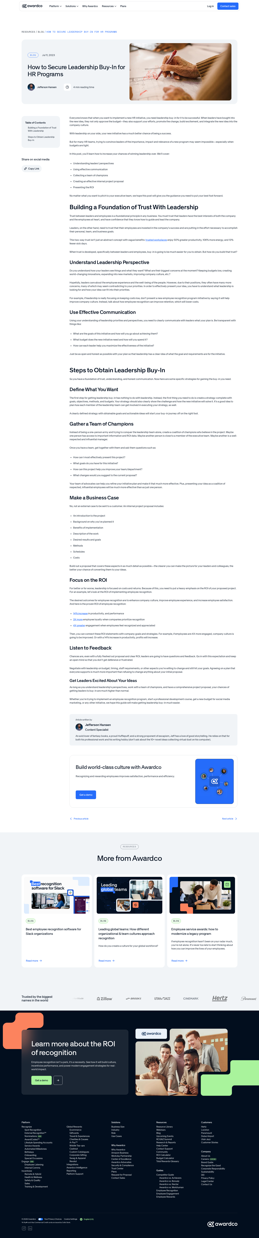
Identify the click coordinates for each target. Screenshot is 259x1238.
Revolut (73, 1161)
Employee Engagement (167, 1193)
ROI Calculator (163, 1155)
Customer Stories (209, 1142)
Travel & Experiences (80, 1136)
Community (162, 1152)
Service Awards (32, 1145)
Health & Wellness (33, 1177)
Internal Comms (32, 1167)
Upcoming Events (164, 1136)
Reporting (71, 1170)
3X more (78, 619)
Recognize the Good (211, 1165)
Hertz (203, 1126)
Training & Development (36, 1186)
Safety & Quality (32, 1180)
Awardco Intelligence (77, 1167)
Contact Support (164, 1148)
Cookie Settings (70, 1219)
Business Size (117, 1126)
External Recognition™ (35, 1133)
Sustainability (207, 1171)
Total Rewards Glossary (167, 1161)
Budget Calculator (165, 1158)
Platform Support (75, 1174)
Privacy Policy (207, 1178)
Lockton (205, 1130)
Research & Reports (166, 1142)
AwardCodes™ (32, 1139)
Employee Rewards (165, 1196)
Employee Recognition (167, 1190)
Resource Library (164, 1126)
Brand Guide (207, 1162)
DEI (202, 1175)
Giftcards (74, 1133)
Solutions (70, 6)
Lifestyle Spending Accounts (38, 1142)
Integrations (72, 1164)
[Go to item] (57, 920)
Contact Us (206, 1184)
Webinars (160, 1130)
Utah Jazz (206, 1139)
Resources (108, 6)
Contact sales (227, 6)
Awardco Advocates (121, 1162)
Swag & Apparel (78, 1158)
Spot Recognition (33, 1130)
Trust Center (117, 1168)
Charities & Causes (79, 1139)
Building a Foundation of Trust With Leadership (42, 129)
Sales (27, 1183)
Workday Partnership (121, 1156)
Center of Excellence (121, 1159)
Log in (210, 6)
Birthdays (29, 1152)
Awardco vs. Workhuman (171, 1187)
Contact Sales (118, 1178)
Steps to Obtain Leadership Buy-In (41, 138)
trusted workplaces (156, 239)
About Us (205, 1156)
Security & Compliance (122, 1165)
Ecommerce (75, 1130)
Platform (54, 6)
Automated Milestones (36, 1149)
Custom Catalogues (79, 1152)
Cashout (74, 1148)
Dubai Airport (207, 1136)
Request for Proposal (121, 1174)
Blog (41, 32)
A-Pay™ (73, 1142)
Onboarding (30, 1155)
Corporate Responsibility (213, 1168)
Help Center (162, 1145)
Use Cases (116, 1136)
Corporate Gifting (78, 1155)
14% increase (80, 613)
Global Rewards (74, 1126)
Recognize (27, 1126)
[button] (87, 1219)
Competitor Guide (165, 1174)
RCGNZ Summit (164, 1139)
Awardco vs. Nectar (169, 1184)
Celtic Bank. (66, 1222)
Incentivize (27, 1171)
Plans (123, 6)
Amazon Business (119, 1152)
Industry (115, 1130)
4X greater (79, 625)
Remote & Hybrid (33, 1174)
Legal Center (207, 1181)
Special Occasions (34, 1158)
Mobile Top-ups (77, 1145)
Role (113, 1133)
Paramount (206, 1133)
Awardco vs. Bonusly (169, 1181)
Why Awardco (90, 6)
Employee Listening (34, 1164)
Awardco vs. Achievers (170, 1178)
